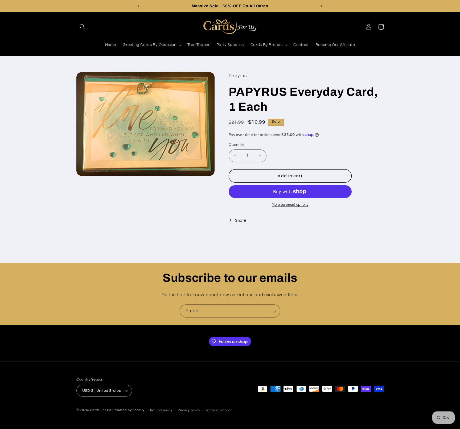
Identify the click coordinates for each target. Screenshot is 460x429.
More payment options (290, 205)
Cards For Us (100, 410)
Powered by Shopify (128, 410)
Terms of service (219, 410)
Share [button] (240, 220)
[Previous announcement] (139, 6)
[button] (82, 27)
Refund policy (161, 410)
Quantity (236, 145)
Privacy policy (189, 410)
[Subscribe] (274, 310)
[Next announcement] (321, 6)
